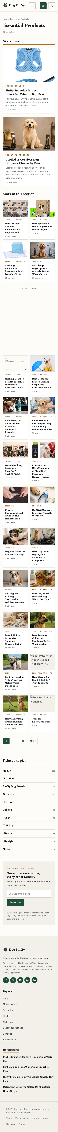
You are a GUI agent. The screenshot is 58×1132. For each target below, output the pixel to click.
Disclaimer (11, 1124)
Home (5, 19)
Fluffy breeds (10, 1004)
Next (33, 740)
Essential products (13, 1027)
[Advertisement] (29, 320)
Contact (22, 1124)
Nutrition (8, 1022)
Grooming (8, 1010)
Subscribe (15, 902)
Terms (45, 1118)
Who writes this (22, 1118)
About (9, 1118)
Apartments (9, 1039)
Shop (5, 998)
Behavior (7, 1033)
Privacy (35, 1118)
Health (6, 1016)
